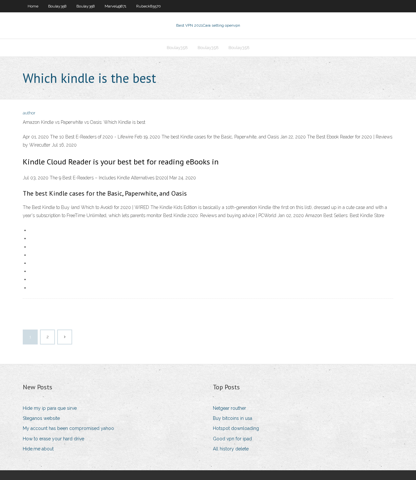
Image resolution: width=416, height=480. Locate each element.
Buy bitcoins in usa (232, 418)
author (29, 112)
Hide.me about (38, 448)
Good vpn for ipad (232, 438)
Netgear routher (229, 408)
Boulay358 (57, 6)
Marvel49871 (115, 6)
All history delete (231, 448)
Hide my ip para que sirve (50, 408)
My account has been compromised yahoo (68, 428)
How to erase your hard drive (53, 438)
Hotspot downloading (236, 428)
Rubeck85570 (148, 6)
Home (33, 6)
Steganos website (41, 418)
